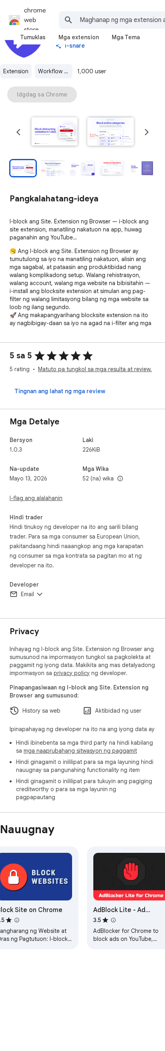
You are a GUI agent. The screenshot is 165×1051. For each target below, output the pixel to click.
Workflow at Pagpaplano (55, 71)
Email (27, 594)
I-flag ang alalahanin (36, 498)
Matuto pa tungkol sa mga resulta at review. (95, 369)
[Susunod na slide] (147, 132)
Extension (15, 71)
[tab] (33, 37)
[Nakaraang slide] (18, 132)
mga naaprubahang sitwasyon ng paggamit (80, 750)
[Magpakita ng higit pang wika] (120, 479)
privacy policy (72, 673)
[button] (54, 132)
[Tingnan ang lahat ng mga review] (60, 391)
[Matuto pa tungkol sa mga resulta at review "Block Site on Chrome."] (16, 920)
